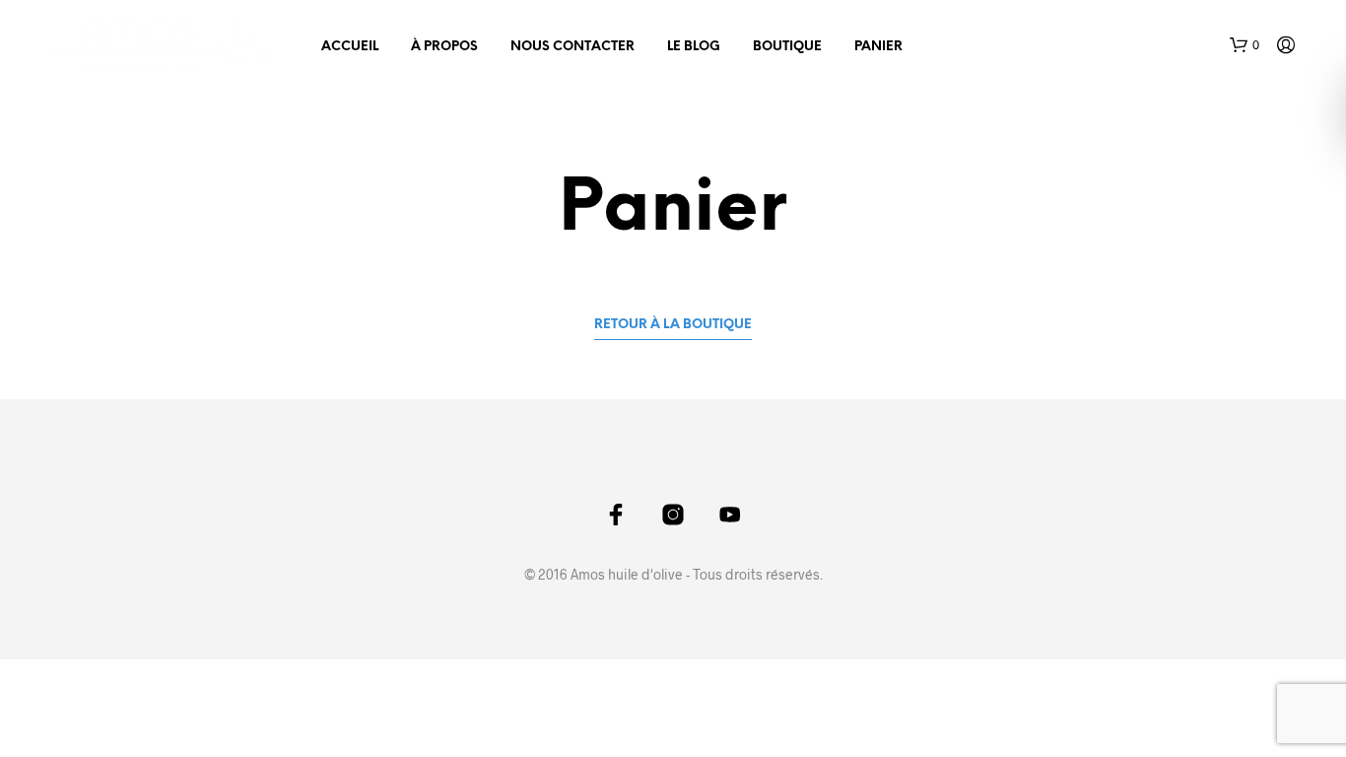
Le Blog (693, 46)
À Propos (444, 46)
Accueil (349, 46)
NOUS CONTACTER (572, 46)
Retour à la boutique (673, 324)
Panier (878, 46)
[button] (1244, 45)
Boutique (787, 46)
